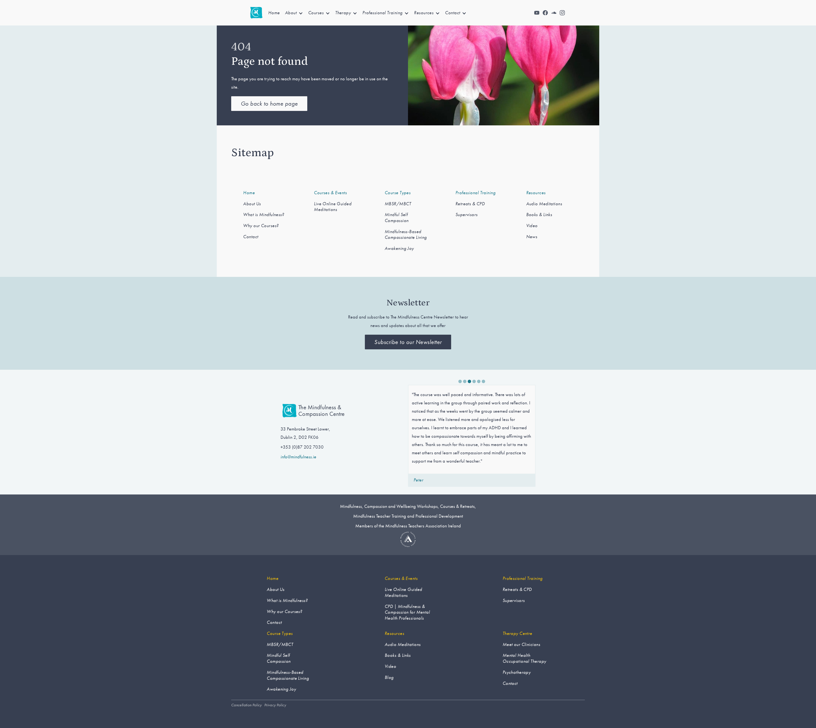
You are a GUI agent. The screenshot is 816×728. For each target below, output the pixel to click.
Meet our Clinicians (521, 644)
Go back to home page (269, 103)
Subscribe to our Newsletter (408, 342)
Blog (389, 677)
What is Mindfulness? (263, 215)
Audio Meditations (544, 204)
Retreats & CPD (470, 204)
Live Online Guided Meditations (332, 206)
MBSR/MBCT (398, 204)
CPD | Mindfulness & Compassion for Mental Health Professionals (407, 612)
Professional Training (475, 193)
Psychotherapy (517, 672)
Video (532, 226)
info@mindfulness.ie (298, 457)
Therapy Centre (517, 633)
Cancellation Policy (246, 705)
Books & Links (539, 215)
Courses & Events (330, 193)
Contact (250, 237)
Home (274, 13)
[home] (256, 12)
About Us (252, 204)
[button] (294, 12)
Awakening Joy (399, 248)
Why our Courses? (261, 226)
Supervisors (466, 215)
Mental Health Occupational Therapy (524, 658)
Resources (536, 193)
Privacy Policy (275, 705)
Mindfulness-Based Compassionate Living (406, 234)
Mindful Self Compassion (396, 217)
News (531, 237)
